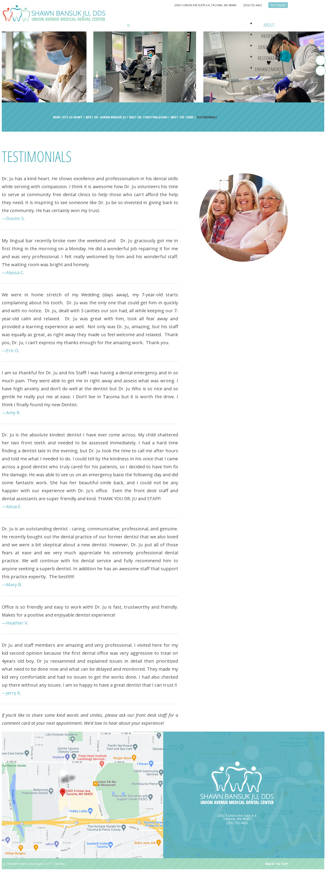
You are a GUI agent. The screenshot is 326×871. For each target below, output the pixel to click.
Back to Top (276, 863)
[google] (321, 71)
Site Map (60, 864)
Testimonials (206, 117)
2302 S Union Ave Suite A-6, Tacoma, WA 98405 (205, 5)
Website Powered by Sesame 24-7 (29, 863)
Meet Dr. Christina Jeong (148, 117)
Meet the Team (182, 117)
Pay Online (278, 5)
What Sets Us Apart (67, 117)
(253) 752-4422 (252, 5)
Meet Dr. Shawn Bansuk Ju (106, 117)
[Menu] (128, 25)
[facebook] (321, 60)
